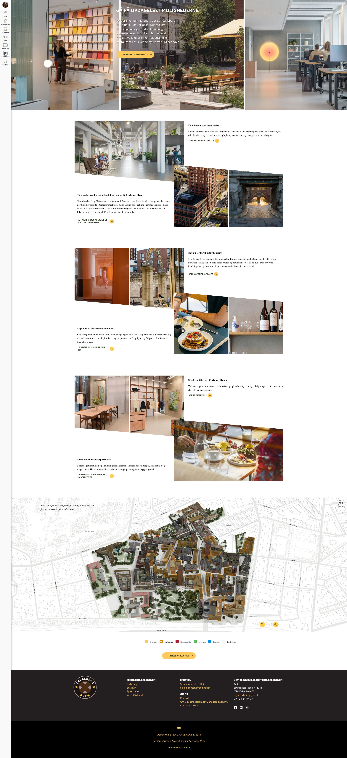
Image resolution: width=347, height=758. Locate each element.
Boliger (153, 641)
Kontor (216, 641)
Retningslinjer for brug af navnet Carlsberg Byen (179, 740)
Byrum (202, 641)
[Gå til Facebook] (235, 707)
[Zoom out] (262, 625)
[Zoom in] (275, 625)
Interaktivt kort (135, 694)
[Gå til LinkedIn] (241, 707)
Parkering (232, 641)
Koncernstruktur (189, 705)
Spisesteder (186, 641)
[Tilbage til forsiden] (5, 5)
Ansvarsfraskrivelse (179, 747)
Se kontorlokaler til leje (192, 684)
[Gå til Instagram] (247, 707)
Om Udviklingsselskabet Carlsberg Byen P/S (204, 701)
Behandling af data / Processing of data (179, 734)
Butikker (169, 641)
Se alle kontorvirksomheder (195, 687)
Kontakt (184, 698)
